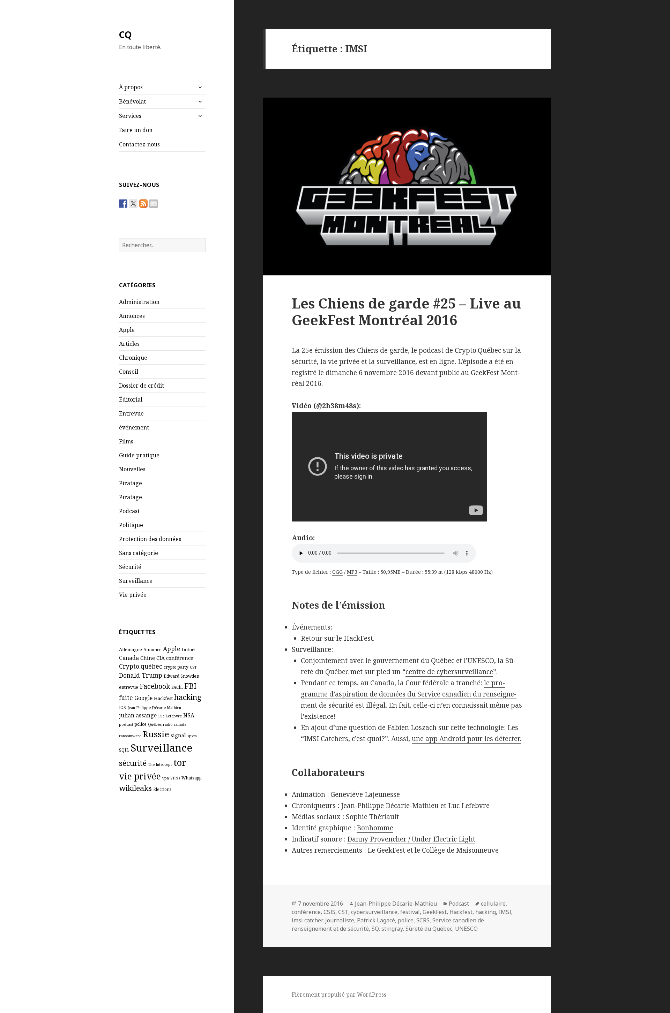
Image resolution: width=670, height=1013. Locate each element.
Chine (147, 657)
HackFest (358, 638)
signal (178, 735)
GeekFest (391, 850)
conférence (179, 657)
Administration (139, 302)
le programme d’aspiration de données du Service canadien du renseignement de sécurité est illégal (408, 694)
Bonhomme (375, 827)
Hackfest (163, 698)
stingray (392, 928)
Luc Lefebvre (170, 716)
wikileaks (135, 788)
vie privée (140, 776)
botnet (189, 649)
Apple (127, 330)
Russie (156, 734)
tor (179, 762)
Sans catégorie (138, 553)
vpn (165, 778)
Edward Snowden (181, 676)
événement (134, 427)
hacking (187, 697)
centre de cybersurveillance (449, 671)
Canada (129, 658)
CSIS (329, 912)
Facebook (155, 686)
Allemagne (130, 649)
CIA (160, 657)
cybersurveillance (374, 912)
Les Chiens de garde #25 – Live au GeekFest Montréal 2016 (406, 311)
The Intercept (160, 764)
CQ (125, 34)
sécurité (133, 763)
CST (193, 667)
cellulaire (493, 903)
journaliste (339, 920)
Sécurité (130, 567)
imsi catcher (307, 920)
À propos (131, 87)
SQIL (124, 750)
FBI (190, 685)
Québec (155, 724)
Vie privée (133, 595)
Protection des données (150, 539)
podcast (126, 724)
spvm (192, 735)
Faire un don (135, 130)
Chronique (133, 357)
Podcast (129, 511)
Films (126, 441)
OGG (337, 572)
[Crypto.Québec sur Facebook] (123, 203)
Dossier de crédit (141, 385)
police (141, 724)
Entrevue (131, 413)
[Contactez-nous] (153, 203)
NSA (188, 715)
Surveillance (135, 581)
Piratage (130, 483)
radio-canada (174, 724)
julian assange (138, 715)
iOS (122, 707)
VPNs (175, 778)
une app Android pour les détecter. (466, 738)
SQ (375, 928)
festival (410, 912)
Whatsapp (191, 777)
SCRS (423, 920)
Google (143, 698)
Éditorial (130, 399)
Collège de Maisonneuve (460, 850)
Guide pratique (139, 455)
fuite (126, 697)
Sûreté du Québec (428, 928)
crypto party (176, 667)
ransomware (130, 735)
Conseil (128, 371)
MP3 (352, 572)
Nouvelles (132, 469)
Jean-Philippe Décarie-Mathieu (154, 707)
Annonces (132, 316)
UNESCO (466, 928)
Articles (129, 344)
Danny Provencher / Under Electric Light (411, 839)
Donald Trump (140, 675)
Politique (131, 525)
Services (130, 116)
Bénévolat (132, 101)
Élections (162, 789)
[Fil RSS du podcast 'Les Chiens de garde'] (143, 203)
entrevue (128, 687)
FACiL (177, 687)
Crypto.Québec (478, 350)
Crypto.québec (140, 666)
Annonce (152, 649)
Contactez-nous (139, 144)
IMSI (505, 912)
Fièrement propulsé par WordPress (339, 994)
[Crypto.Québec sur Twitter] (133, 203)
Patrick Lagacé (376, 920)
